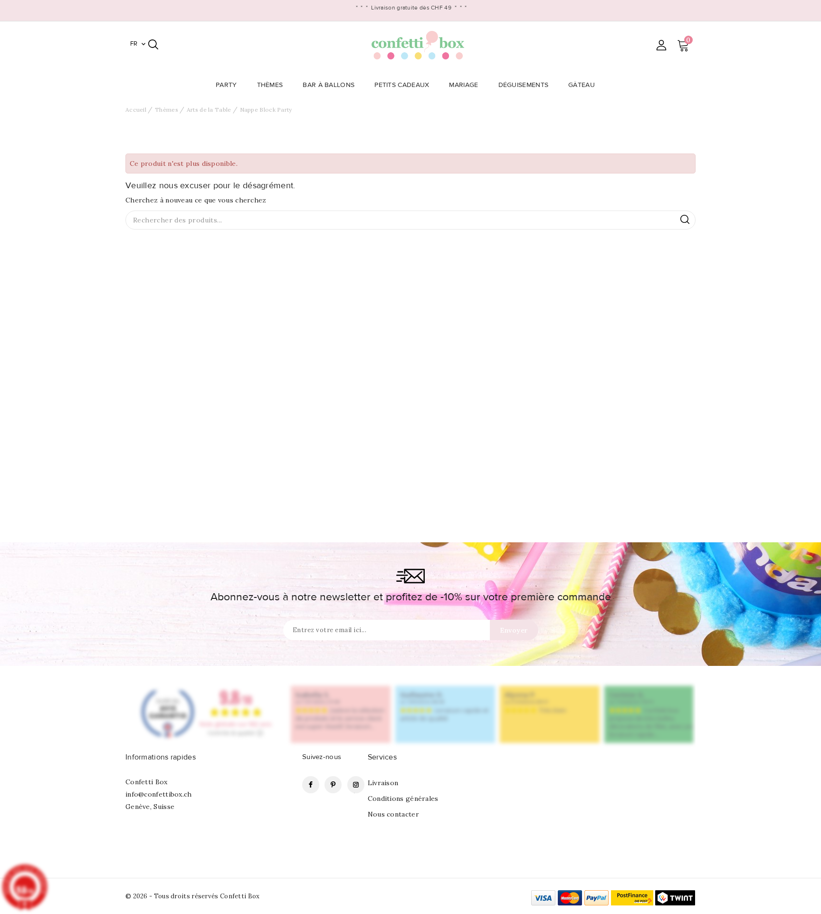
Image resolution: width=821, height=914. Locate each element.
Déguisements (523, 85)
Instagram (355, 784)
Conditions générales (403, 798)
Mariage (463, 85)
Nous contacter (393, 814)
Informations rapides (160, 757)
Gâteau (581, 85)
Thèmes (270, 85)
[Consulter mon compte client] (661, 45)
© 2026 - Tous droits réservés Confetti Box (192, 896)
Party (226, 85)
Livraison (383, 783)
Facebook (310, 784)
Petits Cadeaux (401, 85)
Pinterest (333, 784)
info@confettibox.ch (158, 794)
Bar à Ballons (328, 85)
